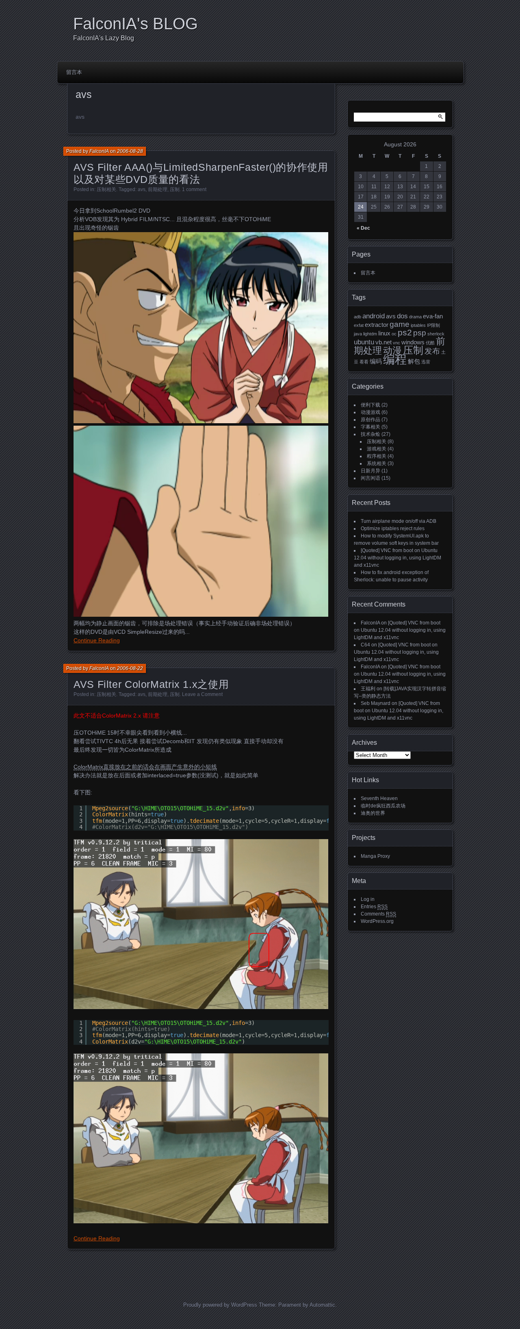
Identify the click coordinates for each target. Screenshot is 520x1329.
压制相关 (106, 189)
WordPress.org (377, 921)
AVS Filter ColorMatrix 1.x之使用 (151, 684)
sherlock (435, 333)
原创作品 (370, 419)
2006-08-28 (130, 151)
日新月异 (370, 471)
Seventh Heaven (379, 798)
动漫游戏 (370, 412)
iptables (418, 325)
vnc (396, 342)
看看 (364, 361)
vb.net (383, 342)
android (373, 316)
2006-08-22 (130, 668)
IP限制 (433, 325)
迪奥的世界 (373, 813)
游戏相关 (376, 449)
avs (141, 189)
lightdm (370, 333)
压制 (175, 189)
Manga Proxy (375, 856)
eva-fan (433, 316)
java (358, 333)
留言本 (74, 72)
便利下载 (370, 405)
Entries (374, 906)
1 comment (194, 189)
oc (394, 333)
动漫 (392, 350)
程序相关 (376, 456)
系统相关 (376, 463)
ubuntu (364, 342)
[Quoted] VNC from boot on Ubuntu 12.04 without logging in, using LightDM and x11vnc (397, 558)
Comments (378, 914)
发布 (432, 350)
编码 (376, 361)
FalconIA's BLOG (135, 24)
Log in (368, 899)
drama (415, 316)
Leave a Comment (202, 694)
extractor (376, 325)
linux (384, 333)
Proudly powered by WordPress (220, 1305)
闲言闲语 (370, 478)
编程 (395, 359)
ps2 (405, 332)
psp (419, 332)
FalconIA (99, 151)
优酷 (430, 342)
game (400, 324)
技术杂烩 (370, 434)
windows (413, 342)
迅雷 (425, 361)
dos (402, 316)
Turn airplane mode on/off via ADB (398, 521)
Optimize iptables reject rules (393, 528)
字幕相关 (370, 427)
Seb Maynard (375, 703)
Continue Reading (97, 640)
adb (357, 316)
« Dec (363, 228)
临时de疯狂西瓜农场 (383, 806)
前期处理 (157, 189)
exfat (359, 325)
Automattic (322, 1305)
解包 (414, 361)
